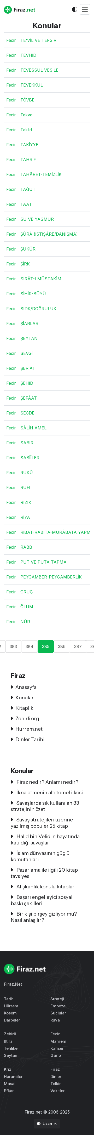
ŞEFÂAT (28, 398)
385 (45, 646)
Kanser (57, 1048)
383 (13, 646)
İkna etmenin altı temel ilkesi (49, 792)
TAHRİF (28, 159)
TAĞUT (28, 189)
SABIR (26, 442)
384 (29, 646)
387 (78, 646)
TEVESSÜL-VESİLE (39, 70)
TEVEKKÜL (31, 85)
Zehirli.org (27, 718)
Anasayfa (26, 687)
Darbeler (12, 1020)
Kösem (10, 1013)
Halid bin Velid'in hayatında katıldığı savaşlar (45, 839)
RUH (25, 487)
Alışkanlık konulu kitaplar (44, 886)
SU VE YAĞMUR (37, 219)
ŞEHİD (26, 383)
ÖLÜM (26, 606)
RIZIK (25, 502)
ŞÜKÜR (28, 249)
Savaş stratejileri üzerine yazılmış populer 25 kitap (42, 822)
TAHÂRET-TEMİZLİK (41, 174)
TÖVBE (27, 100)
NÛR (25, 621)
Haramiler (13, 1076)
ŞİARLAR (29, 323)
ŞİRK (25, 263)
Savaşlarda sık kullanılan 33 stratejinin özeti (45, 806)
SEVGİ (26, 353)
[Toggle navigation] (85, 9)
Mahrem (58, 1041)
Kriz (7, 1069)
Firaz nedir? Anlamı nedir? (46, 782)
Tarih (9, 998)
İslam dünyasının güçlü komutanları (40, 856)
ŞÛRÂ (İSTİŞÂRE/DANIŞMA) (49, 234)
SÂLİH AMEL (33, 427)
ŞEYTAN (29, 338)
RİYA (25, 517)
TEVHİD (28, 55)
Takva (26, 114)
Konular (24, 697)
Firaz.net (33, 1112)
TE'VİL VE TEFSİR (38, 40)
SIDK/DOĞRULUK (38, 308)
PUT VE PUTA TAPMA (43, 562)
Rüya (55, 1020)
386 (62, 646)
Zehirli (10, 1033)
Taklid (26, 129)
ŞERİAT (27, 368)
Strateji (57, 998)
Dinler (55, 1076)
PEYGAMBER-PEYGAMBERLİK (51, 577)
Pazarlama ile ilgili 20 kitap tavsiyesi (44, 873)
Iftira (8, 1041)
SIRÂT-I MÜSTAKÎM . (42, 278)
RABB (26, 547)
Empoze (58, 1005)
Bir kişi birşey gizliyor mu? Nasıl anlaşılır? (44, 917)
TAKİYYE (29, 144)
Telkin (56, 1083)
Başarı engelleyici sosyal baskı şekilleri (41, 900)
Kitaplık (24, 708)
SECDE (27, 413)
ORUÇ (26, 591)
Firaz (55, 1069)
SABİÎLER (29, 457)
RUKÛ (26, 472)
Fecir (11, 40)
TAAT (26, 204)
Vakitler (57, 1090)
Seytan (10, 1055)
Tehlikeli (12, 1048)
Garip (55, 1055)
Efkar (9, 1090)
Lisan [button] (48, 1123)
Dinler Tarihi (29, 739)
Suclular (58, 1013)
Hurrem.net (29, 729)
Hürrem (11, 1005)
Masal (9, 1083)
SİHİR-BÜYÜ (33, 293)
